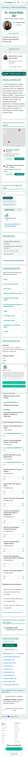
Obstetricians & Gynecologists (19, 7)
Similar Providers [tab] (10, 645)
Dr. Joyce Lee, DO (7, 669)
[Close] (25, 365)
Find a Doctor (5, 7)
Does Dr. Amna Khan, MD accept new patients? (13, 606)
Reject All (14, 382)
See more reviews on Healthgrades (14, 260)
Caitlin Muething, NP (8, 653)
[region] (14, 378)
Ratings (24, 74)
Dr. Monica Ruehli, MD (8, 675)
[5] (20, 66)
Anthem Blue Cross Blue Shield (11, 299)
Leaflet (11, 145)
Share (20, 25)
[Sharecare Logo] (10, 2)
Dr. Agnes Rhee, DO (8, 666)
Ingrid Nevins (20, 653)
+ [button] (4, 130)
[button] (23, 422)
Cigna (5, 311)
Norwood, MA (15, 33)
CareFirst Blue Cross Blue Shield (12, 326)
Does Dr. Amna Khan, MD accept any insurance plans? (13, 600)
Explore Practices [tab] (10, 649)
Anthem (6, 331)
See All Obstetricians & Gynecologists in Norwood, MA (13, 691)
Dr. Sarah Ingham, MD (8, 681)
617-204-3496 (20, 158)
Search (18, 2)
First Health (7, 289)
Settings (14, 389)
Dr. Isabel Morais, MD (8, 660)
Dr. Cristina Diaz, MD (8, 672)
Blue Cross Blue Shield (11, 284)
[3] (15, 66)
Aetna (5, 279)
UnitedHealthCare (9, 320)
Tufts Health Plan (9, 316)
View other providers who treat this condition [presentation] (12, 225)
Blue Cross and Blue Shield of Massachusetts (13, 305)
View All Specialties (8, 641)
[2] (12, 66)
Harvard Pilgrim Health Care (13, 293)
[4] (18, 66)
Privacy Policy (15, 377)
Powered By (4, 716)
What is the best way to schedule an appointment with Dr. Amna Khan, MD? (13, 591)
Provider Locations (15, 74)
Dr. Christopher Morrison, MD (10, 684)
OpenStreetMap (17, 145)
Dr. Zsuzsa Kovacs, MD (8, 663)
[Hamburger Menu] (4, 2)
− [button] (4, 132)
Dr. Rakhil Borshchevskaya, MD (11, 656)
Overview (5, 74)
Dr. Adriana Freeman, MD (9, 678)
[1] (10, 66)
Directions (9, 159)
